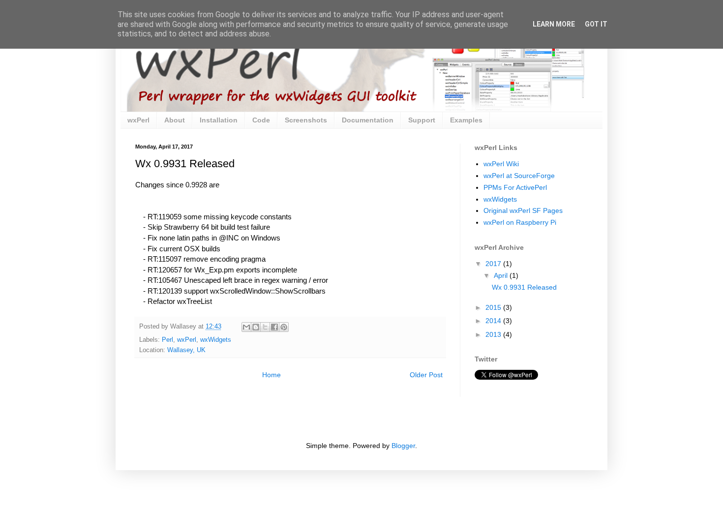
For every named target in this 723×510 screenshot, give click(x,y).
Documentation (367, 120)
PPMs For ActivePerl (515, 187)
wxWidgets (215, 339)
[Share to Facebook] (274, 327)
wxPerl (138, 120)
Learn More (554, 24)
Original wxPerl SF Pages (523, 210)
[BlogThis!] (256, 327)
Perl (167, 339)
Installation (219, 120)
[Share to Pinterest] (284, 327)
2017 (494, 264)
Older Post (426, 375)
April (502, 275)
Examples (466, 120)
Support (421, 120)
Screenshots (306, 120)
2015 (494, 307)
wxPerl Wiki (501, 164)
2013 (494, 334)
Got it (596, 24)
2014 (494, 321)
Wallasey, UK (186, 350)
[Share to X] (265, 327)
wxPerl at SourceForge (519, 176)
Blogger (403, 446)
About (174, 120)
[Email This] (246, 327)
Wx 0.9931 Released (524, 287)
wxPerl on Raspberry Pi (519, 222)
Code (261, 120)
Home (271, 375)
